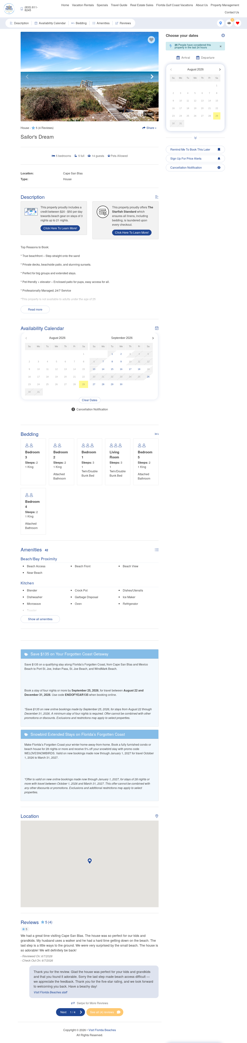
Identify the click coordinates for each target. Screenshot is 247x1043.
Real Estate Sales (141, 5)
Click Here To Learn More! (60, 228)
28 (103, 384)
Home (65, 5)
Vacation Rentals (83, 5)
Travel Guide (119, 5)
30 (121, 384)
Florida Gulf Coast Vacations (174, 5)
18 (139, 369)
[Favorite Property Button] (151, 39)
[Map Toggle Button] (220, 23)
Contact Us (232, 12)
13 (94, 369)
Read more (35, 309)
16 (121, 369)
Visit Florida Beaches (102, 1030)
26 (148, 377)
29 (112, 384)
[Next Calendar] (153, 338)
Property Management (225, 5)
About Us (202, 5)
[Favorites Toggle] (237, 23)
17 (130, 369)
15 (112, 369)
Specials (102, 5)
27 (94, 384)
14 (103, 369)
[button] (27, 76)
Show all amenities (40, 619)
